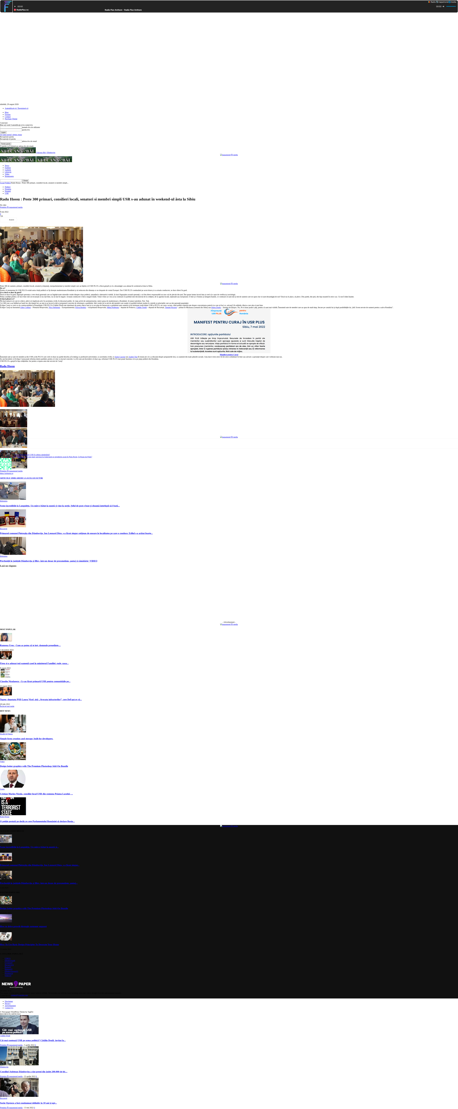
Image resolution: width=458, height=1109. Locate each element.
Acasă (2, 183)
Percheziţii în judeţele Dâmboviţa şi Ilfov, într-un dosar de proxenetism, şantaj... (39, 883)
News (7, 166)
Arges (2, 789)
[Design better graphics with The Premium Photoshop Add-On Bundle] (13, 759)
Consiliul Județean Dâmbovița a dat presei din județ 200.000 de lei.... (33, 1071)
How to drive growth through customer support (23, 926)
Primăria (8, 189)
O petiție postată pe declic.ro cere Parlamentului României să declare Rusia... (37, 821)
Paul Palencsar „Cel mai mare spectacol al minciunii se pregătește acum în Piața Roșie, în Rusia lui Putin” (52, 457)
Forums (7, 115)
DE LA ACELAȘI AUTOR (32, 478)
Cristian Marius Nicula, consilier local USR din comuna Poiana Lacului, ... (36, 794)
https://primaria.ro (6, 473)
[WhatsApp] (48, 219)
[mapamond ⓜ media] (229, 155)
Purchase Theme (11, 119)
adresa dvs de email (29, 141)
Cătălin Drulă (5, 1036)
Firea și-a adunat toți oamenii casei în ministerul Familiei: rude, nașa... (34, 663)
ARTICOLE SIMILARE (10, 478)
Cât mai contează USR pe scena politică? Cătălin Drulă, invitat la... (33, 1040)
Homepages (9, 176)
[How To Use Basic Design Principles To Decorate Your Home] (6, 940)
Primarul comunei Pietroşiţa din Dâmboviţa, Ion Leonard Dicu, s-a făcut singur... (39, 865)
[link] (25, 307)
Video (7, 174)
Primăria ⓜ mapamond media (11, 207)
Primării (8, 191)
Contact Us (9, 1008)
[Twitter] (31, 219)
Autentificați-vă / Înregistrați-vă (16, 108)
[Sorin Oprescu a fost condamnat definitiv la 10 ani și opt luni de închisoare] (19, 1096)
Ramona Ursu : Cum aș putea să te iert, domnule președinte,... (30, 645)
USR (7, 193)
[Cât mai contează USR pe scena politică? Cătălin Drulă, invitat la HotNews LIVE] (19, 1034)
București (3, 529)
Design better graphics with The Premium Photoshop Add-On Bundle (34, 766)
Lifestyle (8, 172)
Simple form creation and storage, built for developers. (26, 738)
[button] (27, 388)
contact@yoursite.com (19, 995)
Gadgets (8, 170)
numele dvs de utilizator (31, 127)
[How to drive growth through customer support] (6, 922)
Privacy (7, 1004)
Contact (8, 117)
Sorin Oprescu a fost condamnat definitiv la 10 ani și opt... (28, 1103)
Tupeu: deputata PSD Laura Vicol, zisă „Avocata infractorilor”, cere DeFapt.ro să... (41, 699)
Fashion (8, 168)
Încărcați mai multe (7, 706)
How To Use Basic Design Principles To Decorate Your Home (29, 944)
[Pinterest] (40, 219)
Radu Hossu (4, 817)
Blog (6, 112)
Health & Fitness (6, 734)
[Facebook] (23, 219)
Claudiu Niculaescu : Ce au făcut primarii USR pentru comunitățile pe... (35, 681)
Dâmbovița (4, 1067)
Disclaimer (9, 1001)
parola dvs (26, 130)
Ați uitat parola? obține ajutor (11, 135)
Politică (8, 183)
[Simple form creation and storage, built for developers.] (13, 732)
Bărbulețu (3, 501)
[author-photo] (5, 469)
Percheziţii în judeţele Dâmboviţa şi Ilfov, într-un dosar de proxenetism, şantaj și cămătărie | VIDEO (48, 561)
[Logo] (18, 161)
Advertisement (10, 1006)
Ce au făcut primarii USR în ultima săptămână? (32, 455)
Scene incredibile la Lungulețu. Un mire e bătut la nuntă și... (29, 847)
